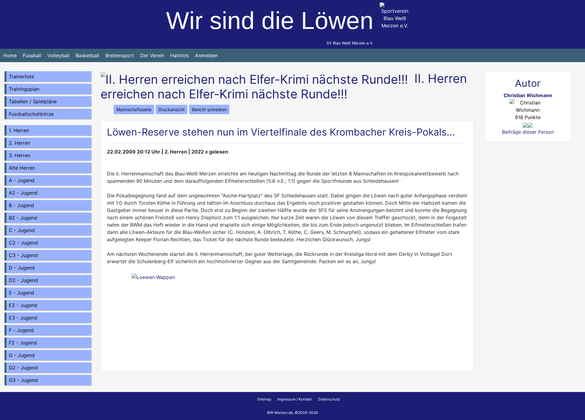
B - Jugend (21, 205)
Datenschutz (329, 399)
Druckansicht (171, 109)
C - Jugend (22, 230)
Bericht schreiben (209, 109)
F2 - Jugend (23, 343)
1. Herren (19, 130)
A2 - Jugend (23, 193)
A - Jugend (21, 180)
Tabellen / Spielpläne (33, 101)
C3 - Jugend (23, 255)
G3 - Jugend (23, 380)
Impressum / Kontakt (294, 399)
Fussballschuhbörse (31, 114)
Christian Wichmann (528, 95)
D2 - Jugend (23, 280)
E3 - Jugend (23, 318)
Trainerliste (21, 76)
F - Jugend (21, 330)
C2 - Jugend (23, 243)
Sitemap (264, 399)
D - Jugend (22, 268)
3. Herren (19, 155)
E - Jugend (21, 293)
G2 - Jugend (23, 368)
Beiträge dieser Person (528, 132)
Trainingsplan (24, 89)
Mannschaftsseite (133, 109)
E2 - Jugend (23, 305)
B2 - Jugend (23, 218)
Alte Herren (22, 168)
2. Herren (19, 143)
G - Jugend (22, 355)
